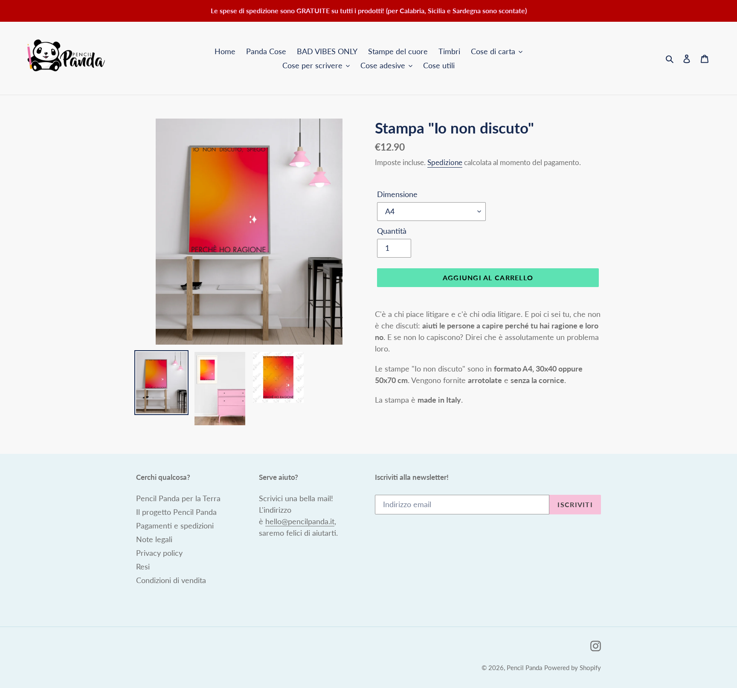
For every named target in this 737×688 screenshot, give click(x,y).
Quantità (391, 230)
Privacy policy (159, 552)
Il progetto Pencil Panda (176, 512)
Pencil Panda (524, 667)
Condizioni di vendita (171, 580)
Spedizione (444, 162)
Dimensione (397, 194)
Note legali (154, 539)
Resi (143, 566)
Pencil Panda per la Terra (178, 498)
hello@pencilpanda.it (299, 521)
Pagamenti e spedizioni (175, 525)
